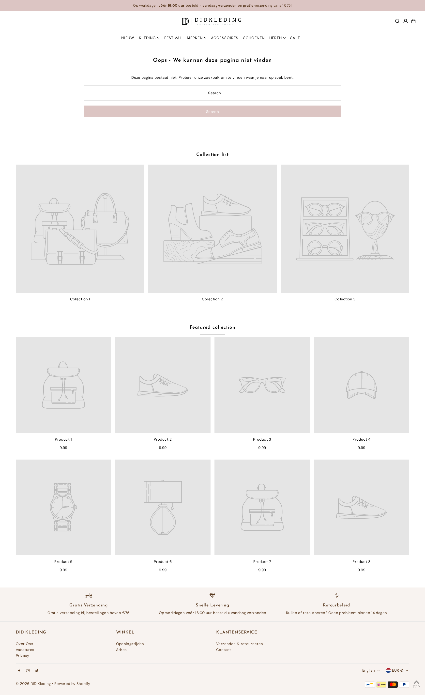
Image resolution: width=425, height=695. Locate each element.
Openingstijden (130, 643)
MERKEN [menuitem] (195, 37)
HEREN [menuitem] (275, 37)
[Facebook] (19, 671)
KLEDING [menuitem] (147, 37)
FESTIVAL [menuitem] (173, 37)
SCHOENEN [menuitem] (254, 37)
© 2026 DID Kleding (33, 683)
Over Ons (24, 643)
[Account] (405, 21)
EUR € (397, 670)
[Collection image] (80, 229)
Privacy (22, 655)
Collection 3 (344, 299)
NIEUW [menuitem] (127, 37)
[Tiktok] (36, 671)
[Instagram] (28, 671)
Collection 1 (80, 299)
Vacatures (25, 649)
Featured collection (212, 327)
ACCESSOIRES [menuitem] (224, 37)
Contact (223, 649)
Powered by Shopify (72, 683)
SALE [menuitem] (295, 37)
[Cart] (413, 21)
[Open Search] (397, 21)
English (368, 670)
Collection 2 (212, 299)
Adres (121, 649)
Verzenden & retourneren (239, 643)
